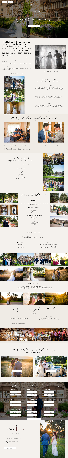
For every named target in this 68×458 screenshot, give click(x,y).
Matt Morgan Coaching (49, 394)
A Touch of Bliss (49, 402)
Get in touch (9, 448)
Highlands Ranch (40, 234)
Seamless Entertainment (15, 404)
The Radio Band (49, 412)
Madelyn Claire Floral (32, 391)
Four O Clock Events (48, 404)
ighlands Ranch (46, 118)
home (4, 2)
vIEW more (17, 370)
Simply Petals (32, 394)
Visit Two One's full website (17, 73)
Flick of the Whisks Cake (32, 412)
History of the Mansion (8, 69)
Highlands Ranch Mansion (18, 42)
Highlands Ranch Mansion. (41, 286)
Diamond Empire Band (49, 414)
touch (10, 2)
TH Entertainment (15, 402)
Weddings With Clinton (49, 391)
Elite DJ (15, 394)
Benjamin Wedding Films (15, 412)
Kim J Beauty (32, 402)
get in (10, 1)
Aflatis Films (15, 414)
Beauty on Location (32, 404)
